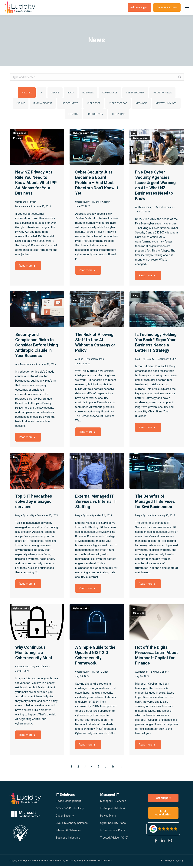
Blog (70, 92)
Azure (55, 92)
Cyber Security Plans (113, 823)
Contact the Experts (167, 7)
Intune (20, 103)
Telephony (118, 114)
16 (113, 766)
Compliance (109, 92)
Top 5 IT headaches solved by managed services (33, 501)
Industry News (162, 92)
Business (88, 92)
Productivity (95, 114)
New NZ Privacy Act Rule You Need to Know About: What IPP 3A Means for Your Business (36, 182)
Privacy (73, 114)
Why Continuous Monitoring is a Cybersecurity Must (33, 652)
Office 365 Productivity (70, 808)
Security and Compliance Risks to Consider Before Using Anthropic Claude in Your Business (36, 345)
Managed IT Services (113, 801)
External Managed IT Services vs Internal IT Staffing (96, 501)
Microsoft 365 (118, 103)
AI (42, 92)
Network (141, 103)
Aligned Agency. (175, 860)
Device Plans (108, 815)
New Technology (166, 103)
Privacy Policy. (105, 860)
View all (26, 92)
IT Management (42, 103)
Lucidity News (69, 103)
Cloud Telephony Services (72, 823)
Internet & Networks (68, 830)
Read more (26, 265)
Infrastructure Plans (112, 830)
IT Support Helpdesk (112, 808)
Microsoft (93, 103)
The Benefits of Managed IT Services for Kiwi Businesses (155, 501)
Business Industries (68, 837)
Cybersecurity (135, 92)
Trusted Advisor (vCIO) (114, 837)
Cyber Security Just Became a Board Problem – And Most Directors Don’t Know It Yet (96, 182)
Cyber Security (65, 815)
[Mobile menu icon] (186, 7)
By (24, 206)
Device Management (68, 801)
